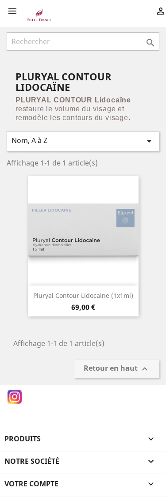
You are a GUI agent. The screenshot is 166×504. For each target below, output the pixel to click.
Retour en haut (117, 369)
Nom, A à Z (83, 141)
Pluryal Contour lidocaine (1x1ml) (83, 295)
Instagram (15, 397)
